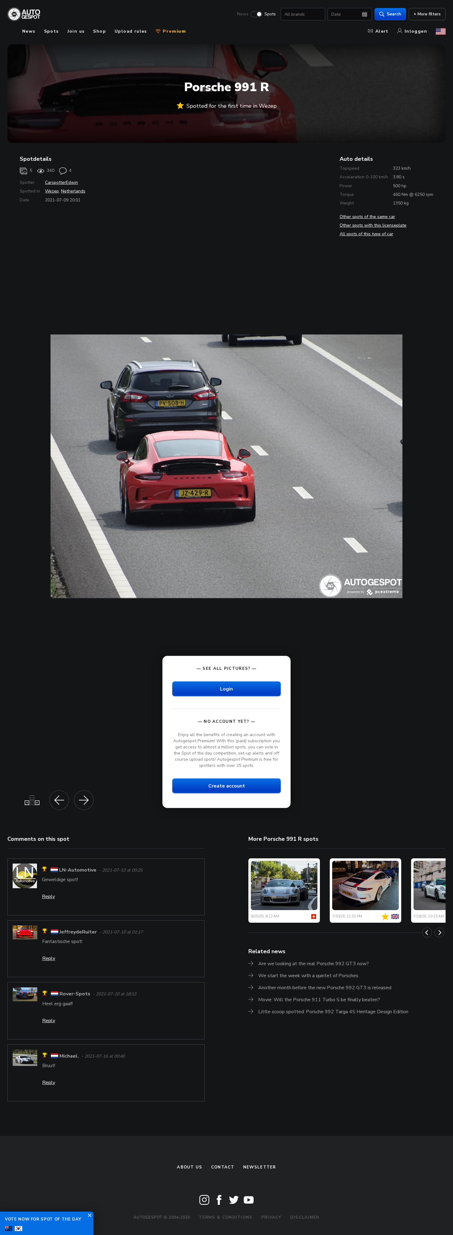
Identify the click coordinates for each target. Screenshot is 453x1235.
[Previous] (427, 932)
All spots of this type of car (366, 234)
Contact (223, 1167)
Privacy (271, 1217)
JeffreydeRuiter (78, 932)
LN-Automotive (77, 870)
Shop (99, 31)
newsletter (259, 1167)
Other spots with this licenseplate (373, 225)
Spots (270, 14)
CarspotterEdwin (61, 182)
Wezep (52, 191)
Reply (48, 896)
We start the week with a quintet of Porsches (308, 975)
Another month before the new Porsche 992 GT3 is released (324, 987)
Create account (226, 786)
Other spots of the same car (367, 217)
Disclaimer (305, 1217)
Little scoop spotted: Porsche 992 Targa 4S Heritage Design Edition (333, 1011)
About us (189, 1167)
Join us (76, 31)
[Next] (439, 932)
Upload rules (131, 31)
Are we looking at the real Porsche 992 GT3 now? (313, 963)
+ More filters (427, 14)
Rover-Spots (74, 994)
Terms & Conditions (225, 1217)
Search (394, 14)
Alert (382, 31)
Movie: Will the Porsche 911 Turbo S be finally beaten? (319, 999)
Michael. (69, 1056)
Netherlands (73, 191)
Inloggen (416, 31)
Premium (173, 31)
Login (226, 688)
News (242, 14)
